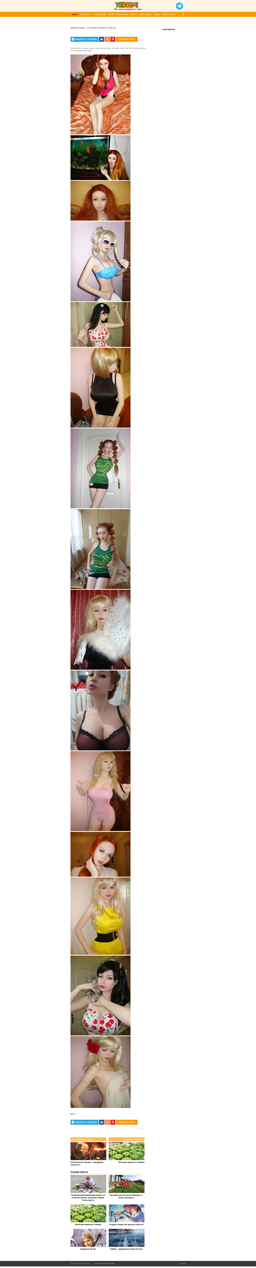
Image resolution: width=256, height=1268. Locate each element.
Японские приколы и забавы (131, 1162)
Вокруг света (85, 14)
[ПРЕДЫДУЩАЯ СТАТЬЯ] (88, 1137)
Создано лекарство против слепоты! (126, 1224)
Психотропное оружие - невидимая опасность (86, 1163)
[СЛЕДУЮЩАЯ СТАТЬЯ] (126, 1137)
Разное (75, 19)
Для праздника (145, 14)
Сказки (111, 14)
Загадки (157, 14)
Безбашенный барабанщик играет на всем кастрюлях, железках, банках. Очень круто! (88, 1197)
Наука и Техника (168, 14)
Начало (75, 14)
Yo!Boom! (81, 1263)
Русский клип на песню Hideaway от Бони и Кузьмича (126, 1196)
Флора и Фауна (122, 14)
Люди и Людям (100, 14)
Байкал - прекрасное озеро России (126, 1249)
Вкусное (133, 14)
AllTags (86, 1263)
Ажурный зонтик (88, 1249)
